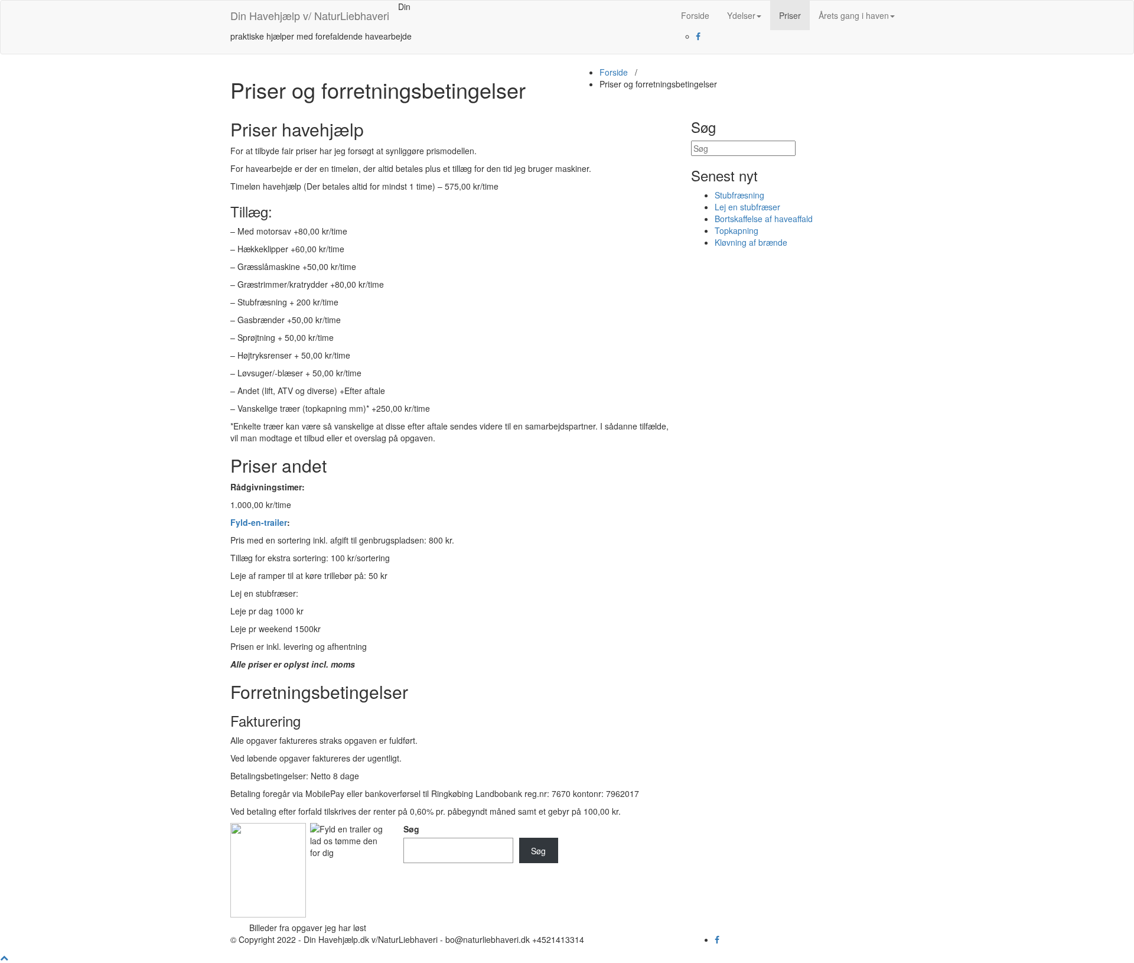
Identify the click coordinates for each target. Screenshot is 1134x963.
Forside (695, 15)
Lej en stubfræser (747, 207)
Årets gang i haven (854, 15)
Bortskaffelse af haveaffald (764, 219)
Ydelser (741, 15)
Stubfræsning (739, 195)
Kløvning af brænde (751, 242)
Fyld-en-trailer (258, 522)
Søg (411, 829)
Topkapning (736, 230)
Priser (790, 15)
